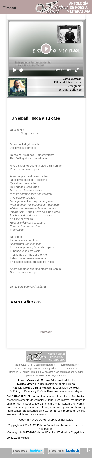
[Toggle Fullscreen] (77, 70)
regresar (46, 332)
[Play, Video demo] (14, 70)
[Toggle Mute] (69, 70)
